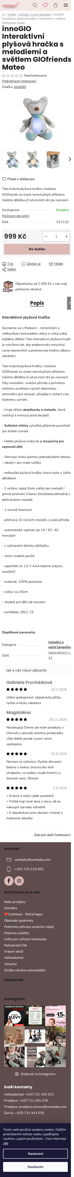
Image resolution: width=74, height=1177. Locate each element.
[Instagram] (19, 881)
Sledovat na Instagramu (38, 1074)
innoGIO (20, 87)
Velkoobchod (13, 957)
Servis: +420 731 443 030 (24, 1113)
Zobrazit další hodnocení (52, 835)
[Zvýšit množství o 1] (67, 236)
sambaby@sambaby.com (32, 859)
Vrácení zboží (13, 951)
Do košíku (37, 249)
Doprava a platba (16, 933)
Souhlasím (35, 1167)
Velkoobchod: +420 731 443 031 (29, 1094)
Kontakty (10, 908)
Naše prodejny (14, 902)
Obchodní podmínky (18, 920)
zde (5, 1143)
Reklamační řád (15, 945)
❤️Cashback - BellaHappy (23, 914)
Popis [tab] (37, 303)
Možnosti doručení (15, 216)
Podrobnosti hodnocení (19, 81)
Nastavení (35, 1153)
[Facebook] (9, 881)
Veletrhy (10, 964)
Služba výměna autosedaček (25, 970)
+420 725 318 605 (29, 869)
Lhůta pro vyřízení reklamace (25, 939)
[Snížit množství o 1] (46, 236)
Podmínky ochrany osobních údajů (29, 927)
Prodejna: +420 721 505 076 (26, 1100)
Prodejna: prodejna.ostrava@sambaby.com (35, 1107)
